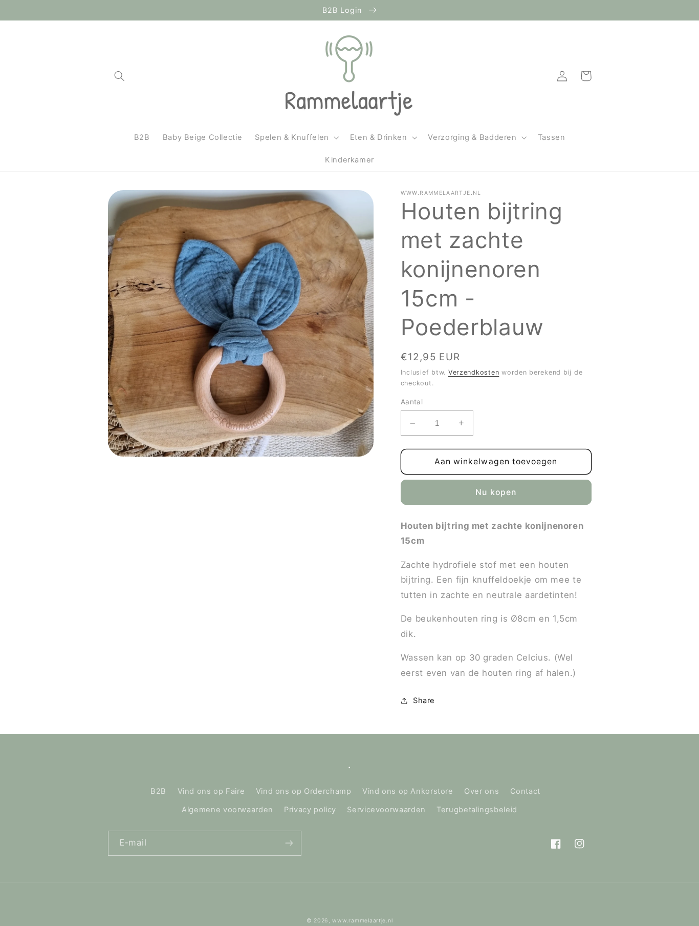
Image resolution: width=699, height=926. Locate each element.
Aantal (412, 402)
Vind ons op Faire (211, 791)
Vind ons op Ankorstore (407, 791)
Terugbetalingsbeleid (476, 809)
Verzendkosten (473, 372)
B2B (158, 791)
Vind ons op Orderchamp (304, 791)
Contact (525, 791)
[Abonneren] (288, 843)
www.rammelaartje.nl (362, 920)
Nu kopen (495, 492)
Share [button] (424, 700)
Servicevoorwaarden (386, 809)
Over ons (481, 791)
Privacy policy (310, 809)
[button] (120, 76)
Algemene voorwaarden (227, 809)
